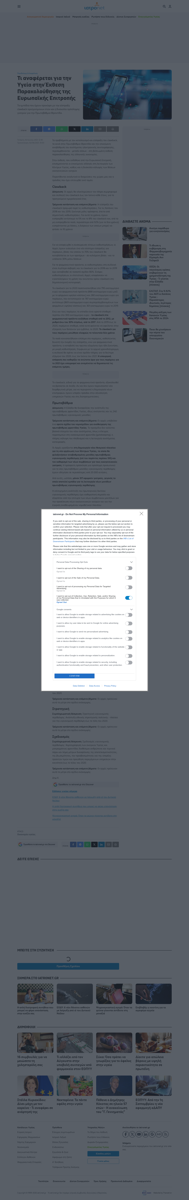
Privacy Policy (110, 686)
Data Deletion (79, 686)
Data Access (94, 686)
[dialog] (94, 600)
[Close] (142, 514)
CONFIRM (74, 676)
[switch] (128, 568)
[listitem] (94, 562)
